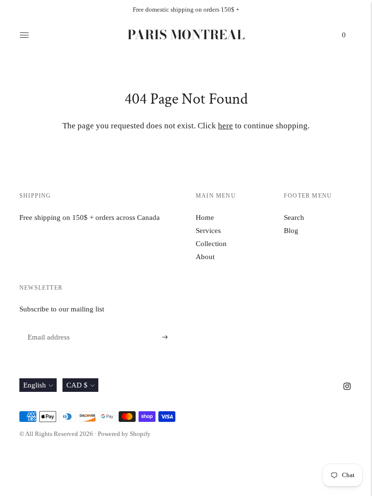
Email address (47, 325)
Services (208, 230)
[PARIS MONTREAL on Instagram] (347, 387)
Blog (291, 230)
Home (205, 217)
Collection (211, 244)
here (225, 125)
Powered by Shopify (124, 433)
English (34, 385)
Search (294, 217)
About (205, 257)
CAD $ (77, 385)
